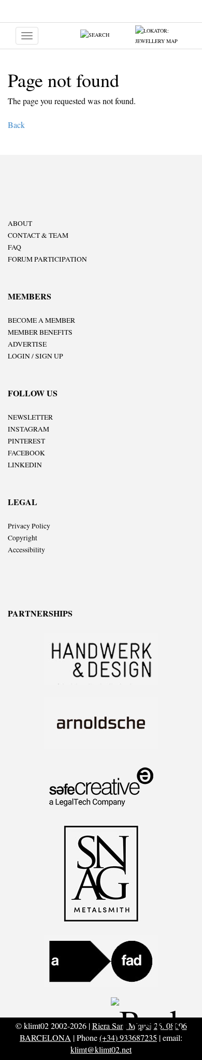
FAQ (14, 247)
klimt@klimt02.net (101, 1049)
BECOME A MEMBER (41, 320)
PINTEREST (26, 441)
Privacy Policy (29, 526)
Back (16, 124)
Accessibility (26, 549)
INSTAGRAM (28, 429)
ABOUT (20, 223)
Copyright (22, 537)
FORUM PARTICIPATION (47, 259)
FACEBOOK (26, 452)
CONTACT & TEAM (38, 235)
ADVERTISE (27, 344)
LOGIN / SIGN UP (35, 356)
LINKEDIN (25, 464)
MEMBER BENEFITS (40, 332)
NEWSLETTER (30, 417)
